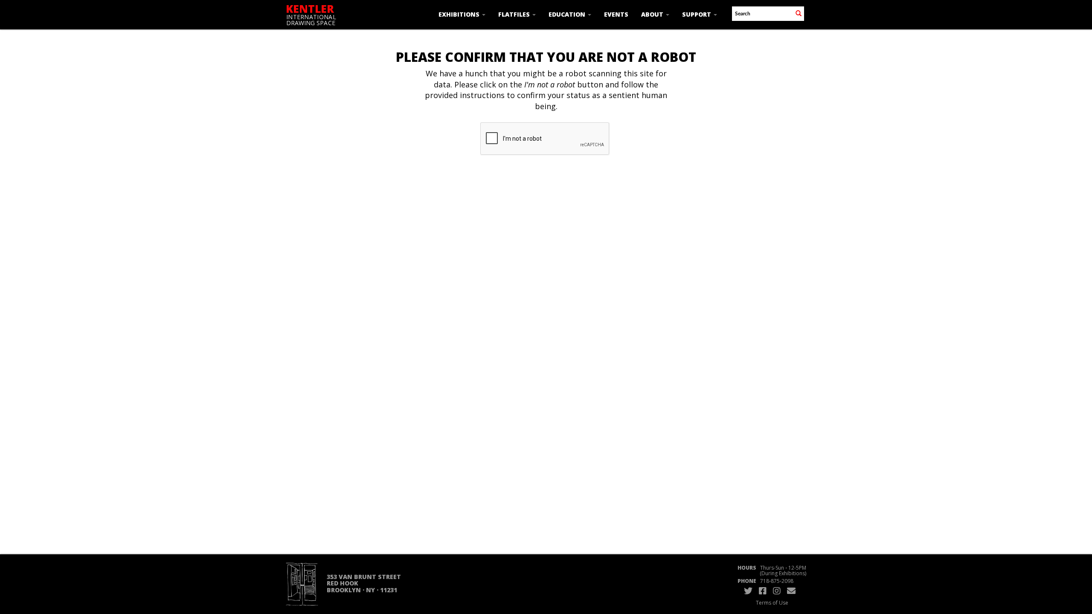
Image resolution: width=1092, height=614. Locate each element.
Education (568, 14)
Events (616, 14)
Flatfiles (514, 14)
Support (697, 14)
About (653, 14)
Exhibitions (460, 14)
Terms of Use (772, 602)
